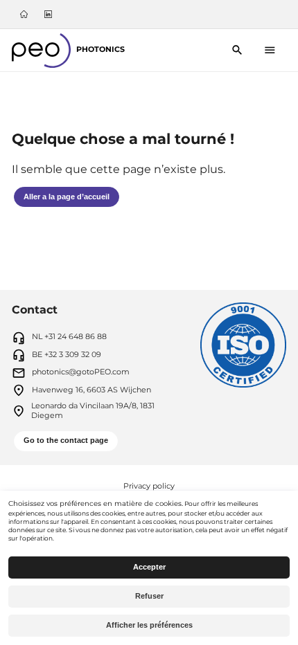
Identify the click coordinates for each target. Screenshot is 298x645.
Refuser (149, 596)
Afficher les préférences (149, 625)
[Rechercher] (236, 50)
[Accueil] (24, 14)
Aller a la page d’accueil (66, 196)
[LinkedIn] (47, 14)
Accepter (149, 567)
